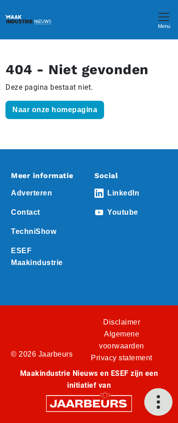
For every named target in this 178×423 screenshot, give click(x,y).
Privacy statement (121, 358)
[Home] (28, 20)
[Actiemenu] (158, 402)
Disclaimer (121, 322)
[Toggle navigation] (164, 19)
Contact (25, 212)
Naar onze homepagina (54, 110)
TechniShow (33, 231)
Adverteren (31, 193)
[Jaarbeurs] (89, 403)
